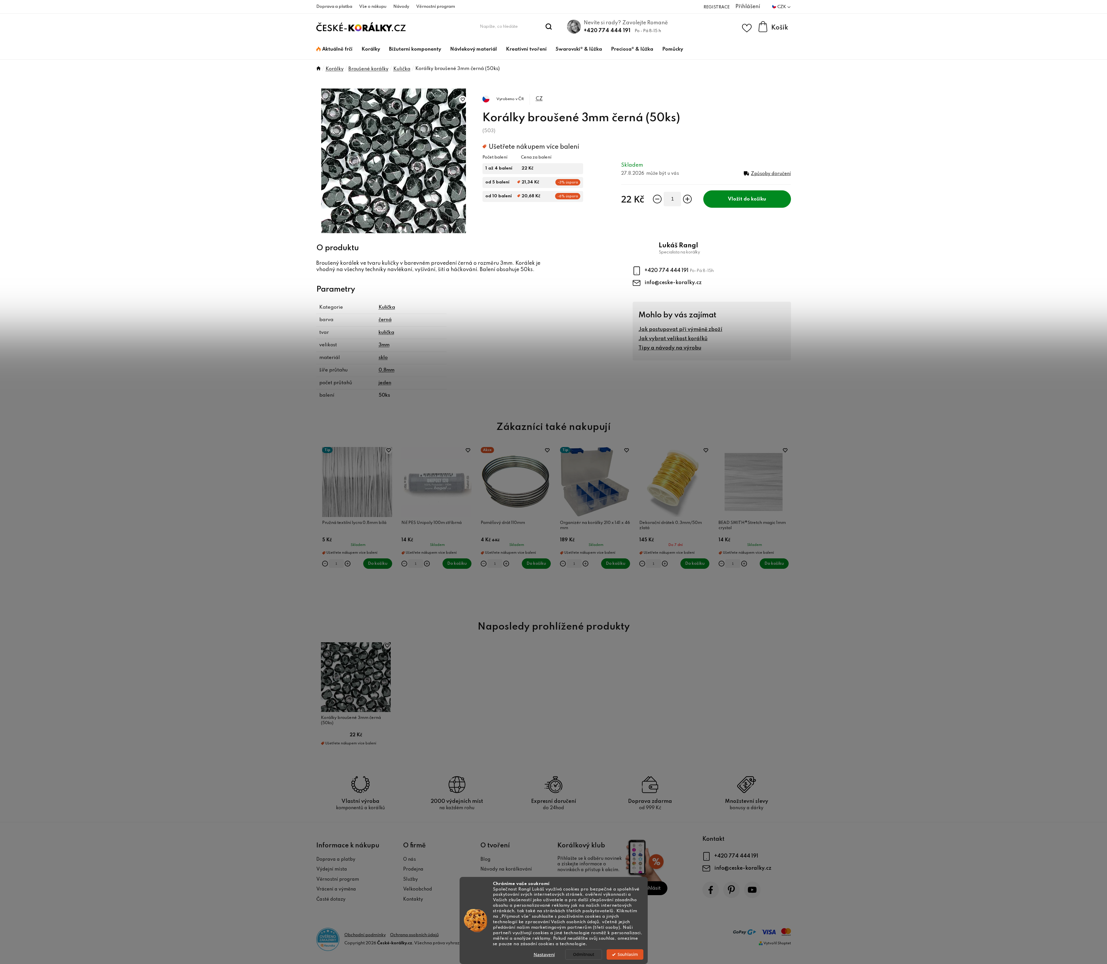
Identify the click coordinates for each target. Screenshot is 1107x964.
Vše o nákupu (372, 7)
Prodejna (413, 869)
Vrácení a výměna (336, 889)
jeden (385, 382)
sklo (383, 357)
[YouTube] (752, 890)
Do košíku (754, 199)
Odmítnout (583, 954)
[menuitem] (334, 49)
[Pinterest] (731, 890)
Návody (401, 7)
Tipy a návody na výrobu (669, 348)
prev (321, 527)
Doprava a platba (334, 7)
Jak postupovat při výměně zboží (680, 329)
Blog (485, 859)
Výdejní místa (331, 869)
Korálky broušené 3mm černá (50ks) (351, 720)
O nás (409, 859)
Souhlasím (628, 954)
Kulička (387, 307)
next (786, 527)
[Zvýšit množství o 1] (687, 199)
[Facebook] (710, 890)
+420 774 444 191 (607, 30)
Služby (410, 879)
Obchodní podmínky (365, 935)
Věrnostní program (435, 7)
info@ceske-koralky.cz (673, 282)
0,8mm (386, 370)
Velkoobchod (417, 889)
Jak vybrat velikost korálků (673, 338)
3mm (384, 345)
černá (385, 319)
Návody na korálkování (506, 869)
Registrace (717, 7)
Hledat (548, 26)
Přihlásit (651, 888)
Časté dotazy (331, 899)
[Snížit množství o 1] (657, 199)
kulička (386, 332)
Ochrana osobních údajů (414, 935)
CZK (782, 7)
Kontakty (413, 899)
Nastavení (544, 954)
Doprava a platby (335, 859)
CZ (539, 98)
